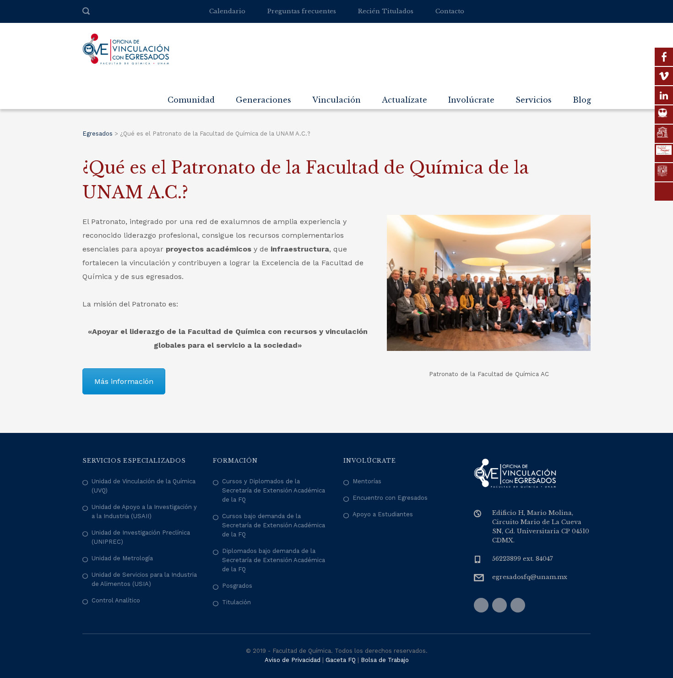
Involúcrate (471, 99)
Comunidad (191, 99)
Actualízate (404, 99)
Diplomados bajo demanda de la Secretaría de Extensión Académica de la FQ (273, 560)
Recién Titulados (385, 11)
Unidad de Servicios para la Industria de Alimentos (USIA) (144, 579)
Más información (123, 381)
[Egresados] (125, 48)
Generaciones (263, 99)
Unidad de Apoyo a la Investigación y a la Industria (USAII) (144, 511)
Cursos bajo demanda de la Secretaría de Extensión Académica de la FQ (273, 525)
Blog (582, 99)
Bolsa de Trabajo (385, 659)
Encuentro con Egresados (390, 497)
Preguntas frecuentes (301, 11)
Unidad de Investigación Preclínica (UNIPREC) (141, 537)
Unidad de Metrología (122, 558)
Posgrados (237, 585)
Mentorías (367, 481)
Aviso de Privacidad (292, 659)
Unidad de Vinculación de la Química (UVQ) (143, 486)
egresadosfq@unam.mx (529, 577)
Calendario (227, 11)
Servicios (534, 99)
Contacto (449, 11)
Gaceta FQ (341, 659)
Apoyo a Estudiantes (383, 514)
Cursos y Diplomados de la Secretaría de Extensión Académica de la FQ (273, 490)
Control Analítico (116, 600)
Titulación (236, 602)
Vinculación (336, 99)
